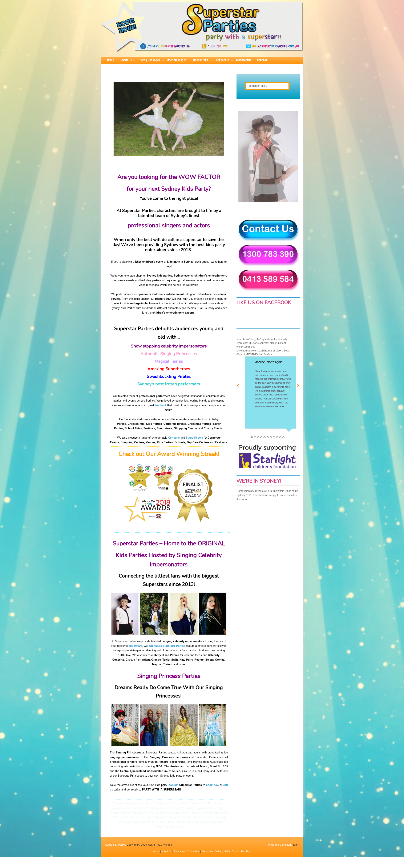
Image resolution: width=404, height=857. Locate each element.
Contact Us (238, 851)
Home (110, 60)
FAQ (227, 851)
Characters (202, 60)
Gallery (219, 851)
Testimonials (243, 60)
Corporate (224, 60)
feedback (160, 405)
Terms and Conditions (279, 844)
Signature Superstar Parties (167, 645)
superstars (135, 645)
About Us (128, 60)
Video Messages (176, 60)
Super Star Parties (115, 844)
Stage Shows (194, 437)
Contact (262, 60)
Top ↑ (296, 844)
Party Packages (151, 60)
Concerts (174, 437)
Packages (179, 851)
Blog (248, 851)
